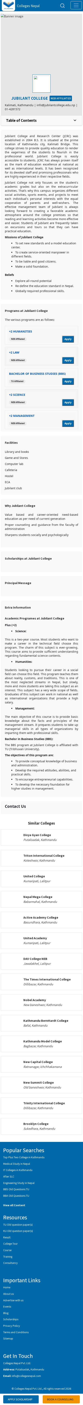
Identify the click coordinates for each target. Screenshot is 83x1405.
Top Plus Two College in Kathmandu (24, 1157)
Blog (5, 1313)
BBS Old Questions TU (16, 1189)
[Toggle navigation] (76, 5)
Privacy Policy (11, 1326)
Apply (68, 339)
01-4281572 (12, 109)
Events (7, 1306)
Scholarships (10, 1319)
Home (6, 1287)
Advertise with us (13, 1300)
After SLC (8, 1176)
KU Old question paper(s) (18, 1231)
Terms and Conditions (16, 1332)
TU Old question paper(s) (18, 1224)
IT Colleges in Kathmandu (17, 1170)
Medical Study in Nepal (16, 1164)
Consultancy (10, 1263)
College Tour (10, 1243)
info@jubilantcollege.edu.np (56, 105)
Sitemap (8, 1338)
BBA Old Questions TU (16, 1195)
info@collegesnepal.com (26, 1376)
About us (8, 1294)
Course (7, 1250)
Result (6, 1237)
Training (7, 1256)
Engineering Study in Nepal (18, 1183)
